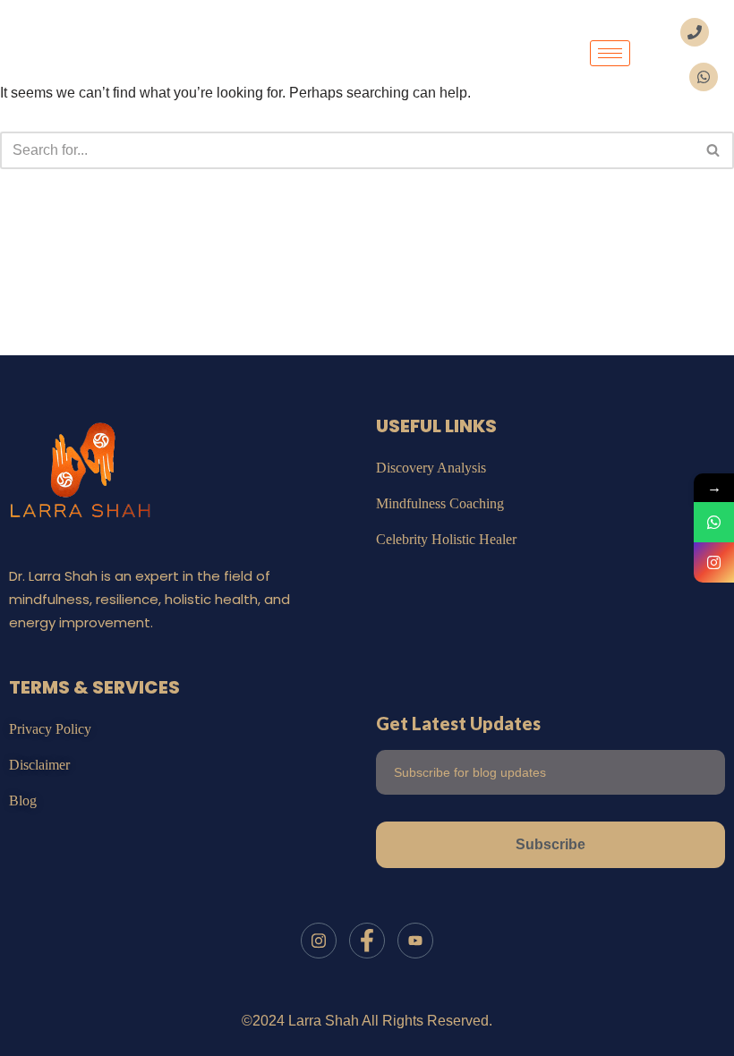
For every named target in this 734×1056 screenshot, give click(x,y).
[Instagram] (319, 940)
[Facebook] (367, 940)
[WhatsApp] (714, 522)
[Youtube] (415, 940)
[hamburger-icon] (610, 53)
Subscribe (550, 844)
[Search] (714, 150)
